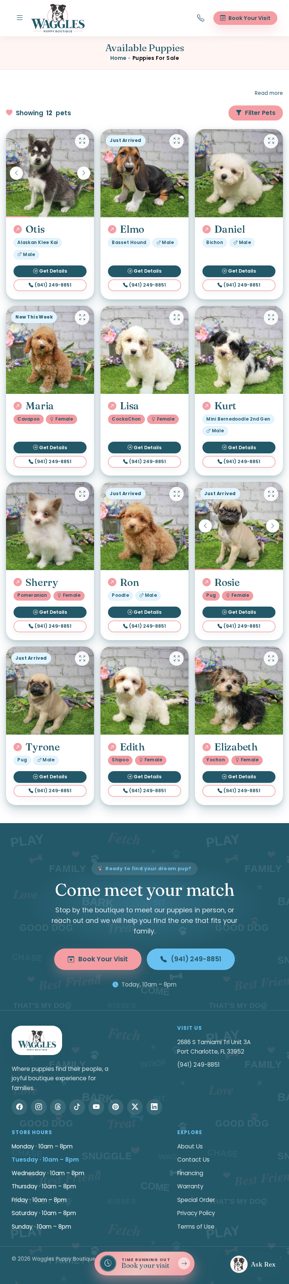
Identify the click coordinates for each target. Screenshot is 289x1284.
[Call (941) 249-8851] (200, 18)
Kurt (225, 406)
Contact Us (193, 1160)
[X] (135, 1107)
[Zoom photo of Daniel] (271, 141)
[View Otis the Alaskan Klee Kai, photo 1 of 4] (50, 173)
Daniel (229, 229)
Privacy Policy (196, 1213)
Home (118, 58)
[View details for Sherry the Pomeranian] (50, 526)
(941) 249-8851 (53, 285)
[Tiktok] (77, 1107)
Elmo (132, 229)
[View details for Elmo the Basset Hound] (144, 173)
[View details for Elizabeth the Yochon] (239, 691)
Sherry (42, 582)
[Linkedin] (154, 1107)
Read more (269, 93)
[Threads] (58, 1107)
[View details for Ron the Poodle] (144, 526)
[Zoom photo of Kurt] (271, 317)
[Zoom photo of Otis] (82, 141)
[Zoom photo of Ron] (176, 494)
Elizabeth (236, 747)
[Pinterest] (116, 1107)
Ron (129, 582)
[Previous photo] (16, 173)
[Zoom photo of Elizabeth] (271, 658)
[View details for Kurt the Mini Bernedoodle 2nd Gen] (239, 350)
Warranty (190, 1186)
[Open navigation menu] (19, 18)
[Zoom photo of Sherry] (82, 494)
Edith (132, 747)
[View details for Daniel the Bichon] (239, 173)
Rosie (227, 582)
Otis (35, 229)
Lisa (129, 406)
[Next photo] (83, 173)
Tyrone (42, 747)
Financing (190, 1173)
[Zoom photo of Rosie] (271, 494)
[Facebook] (19, 1107)
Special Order (196, 1200)
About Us (190, 1146)
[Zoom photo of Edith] (176, 658)
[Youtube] (96, 1107)
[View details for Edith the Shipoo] (144, 691)
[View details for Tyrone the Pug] (50, 691)
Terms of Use (195, 1227)
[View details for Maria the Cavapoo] (50, 350)
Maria (40, 406)
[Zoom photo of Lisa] (176, 317)
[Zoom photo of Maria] (82, 317)
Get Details (53, 271)
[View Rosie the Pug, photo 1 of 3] (239, 526)
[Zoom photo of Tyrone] (82, 658)
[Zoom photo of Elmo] (176, 141)
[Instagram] (39, 1107)
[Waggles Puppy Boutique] (58, 18)
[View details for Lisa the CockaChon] (144, 350)
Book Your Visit (103, 959)
